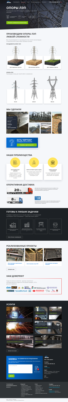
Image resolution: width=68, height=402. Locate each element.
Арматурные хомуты (24, 393)
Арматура (23, 395)
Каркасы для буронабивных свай (26, 394)
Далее (11, 375)
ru (61, 2)
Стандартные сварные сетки (26, 388)
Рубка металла (38, 386)
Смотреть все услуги (12, 350)
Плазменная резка (38, 385)
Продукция (23, 2)
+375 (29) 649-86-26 (54, 2)
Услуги (28, 2)
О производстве (16, 2)
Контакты (44, 2)
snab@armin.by (52, 392)
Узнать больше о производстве (14, 237)
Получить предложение (17, 22)
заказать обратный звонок (54, 387)
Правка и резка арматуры (39, 390)
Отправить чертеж (27, 145)
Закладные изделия (24, 385)
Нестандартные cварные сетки (26, 389)
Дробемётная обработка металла (41, 393)
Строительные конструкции (26, 386)
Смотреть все (11, 269)
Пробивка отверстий (39, 388)
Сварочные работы (38, 389)
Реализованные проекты (36, 2)
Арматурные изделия (24, 390)
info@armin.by (47, 367)
